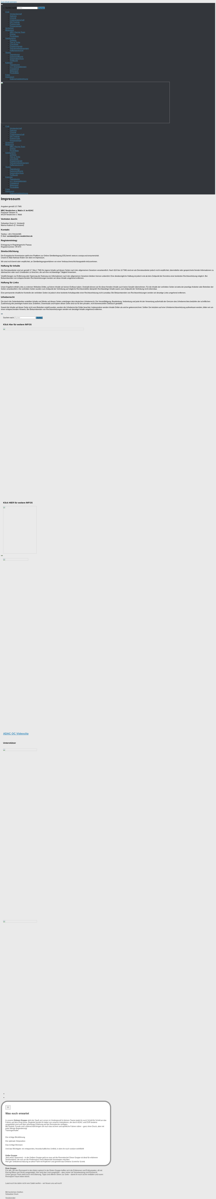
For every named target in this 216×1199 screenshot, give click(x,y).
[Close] (8, 1107)
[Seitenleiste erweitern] (2, 313)
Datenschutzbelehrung (19, 79)
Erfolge (13, 34)
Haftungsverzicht (16, 50)
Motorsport (9, 30)
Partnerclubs (15, 24)
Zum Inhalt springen (9, 2)
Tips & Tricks (15, 42)
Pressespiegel (15, 26)
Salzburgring (10, 38)
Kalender (9, 63)
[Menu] (2, 4)
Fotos (7, 75)
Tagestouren (15, 55)
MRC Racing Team (17, 32)
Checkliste (14, 44)
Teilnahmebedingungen (19, 48)
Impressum (9, 77)
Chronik (13, 18)
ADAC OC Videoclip (16, 733)
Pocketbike (14, 36)
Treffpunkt (14, 61)
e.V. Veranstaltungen (18, 67)
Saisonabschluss (17, 59)
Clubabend (14, 69)
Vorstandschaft (16, 14)
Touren (8, 52)
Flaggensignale (16, 46)
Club (7, 12)
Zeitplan (13, 40)
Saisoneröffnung (16, 57)
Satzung (13, 16)
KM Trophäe (15, 22)
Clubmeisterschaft (17, 20)
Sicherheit (9, 28)
